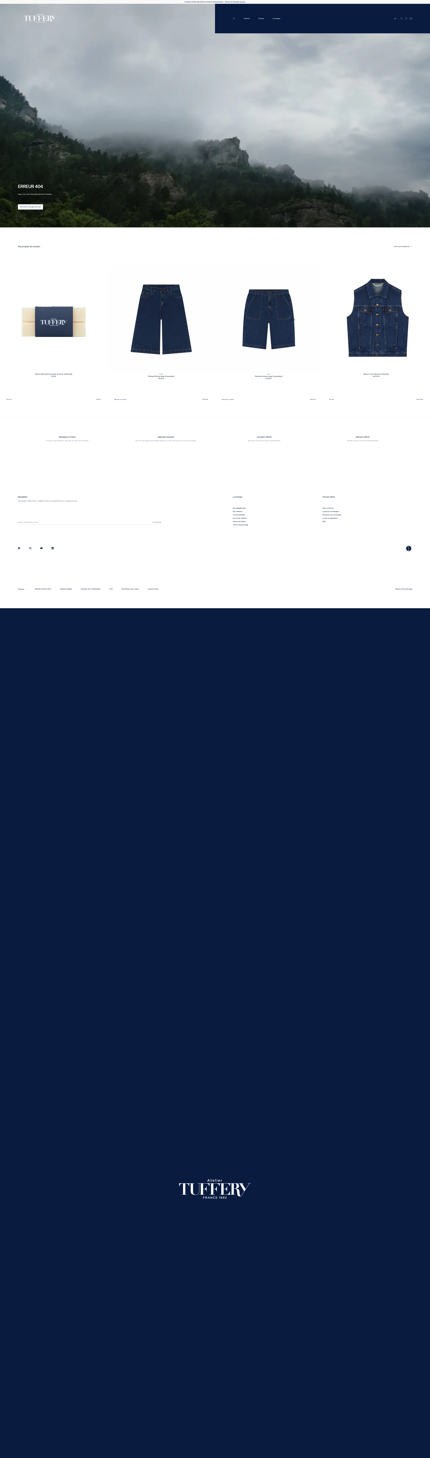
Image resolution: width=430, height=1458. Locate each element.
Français (21, 589)
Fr (395, 19)
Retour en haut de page (403, 589)
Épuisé (331, 400)
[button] (410, 18)
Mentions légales (66, 589)
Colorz (156, 589)
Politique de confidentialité (90, 589)
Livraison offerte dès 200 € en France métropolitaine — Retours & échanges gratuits (215, 2)
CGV (111, 589)
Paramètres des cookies (130, 589)
